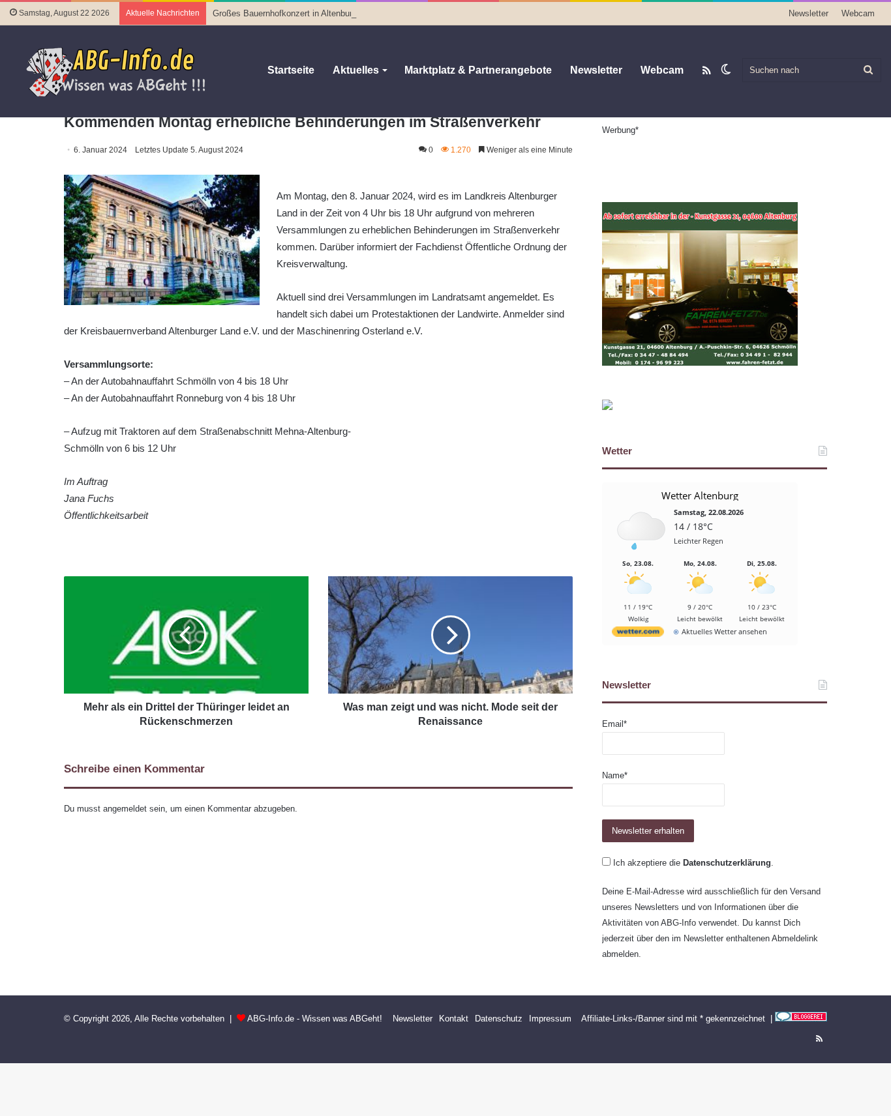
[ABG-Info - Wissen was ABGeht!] (124, 71)
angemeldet (125, 809)
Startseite (290, 70)
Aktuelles (356, 70)
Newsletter (808, 13)
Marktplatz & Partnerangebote (478, 70)
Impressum (550, 1018)
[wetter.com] (638, 634)
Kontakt (453, 1018)
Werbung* (620, 130)
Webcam (858, 13)
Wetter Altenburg (699, 495)
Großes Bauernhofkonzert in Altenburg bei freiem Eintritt (318, 13)
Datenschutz (498, 1018)
